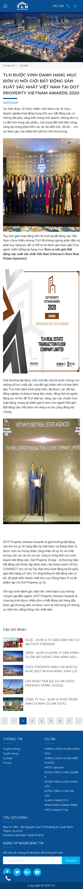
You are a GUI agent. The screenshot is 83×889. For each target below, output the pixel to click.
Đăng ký (70, 860)
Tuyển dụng (10, 753)
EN (61, 6)
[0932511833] (69, 6)
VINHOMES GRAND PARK (61, 804)
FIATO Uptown (54, 767)
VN (55, 6)
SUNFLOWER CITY (56, 800)
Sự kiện (8, 758)
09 (29, 835)
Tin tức (7, 762)
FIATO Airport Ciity (56, 809)
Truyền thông (11, 748)
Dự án (50, 739)
